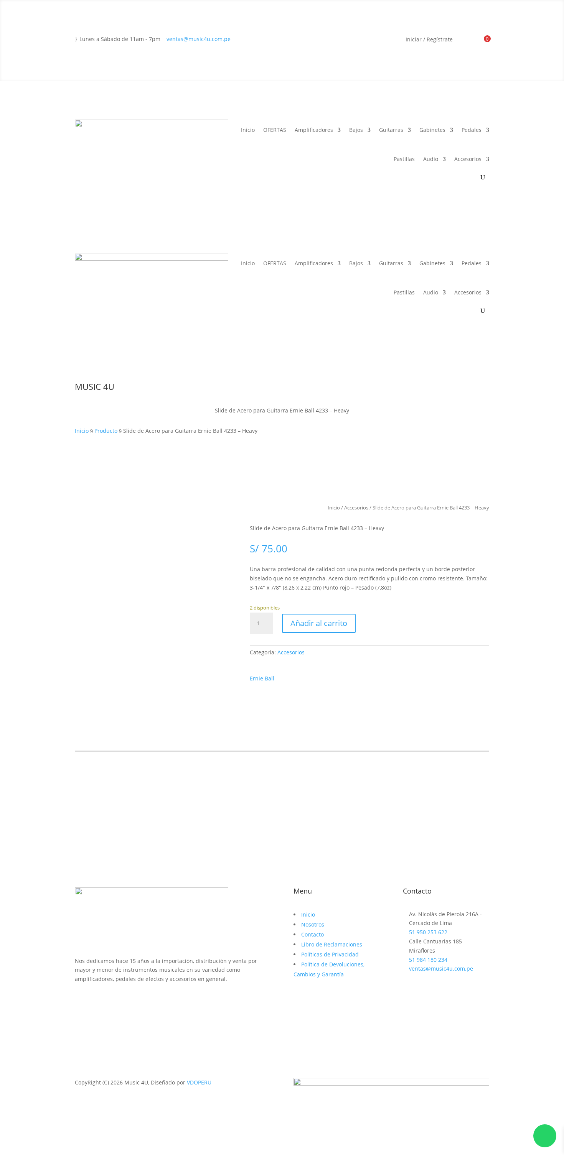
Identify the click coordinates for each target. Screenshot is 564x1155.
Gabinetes (432, 129)
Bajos (356, 129)
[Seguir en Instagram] (96, 1001)
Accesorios (468, 159)
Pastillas (404, 159)
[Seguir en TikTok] (112, 1001)
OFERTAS (274, 129)
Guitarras (391, 129)
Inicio (248, 129)
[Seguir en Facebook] (81, 1001)
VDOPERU (199, 1082)
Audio (430, 159)
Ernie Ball (262, 678)
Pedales (472, 129)
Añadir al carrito (318, 623)
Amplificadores (314, 129)
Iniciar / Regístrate (429, 40)
